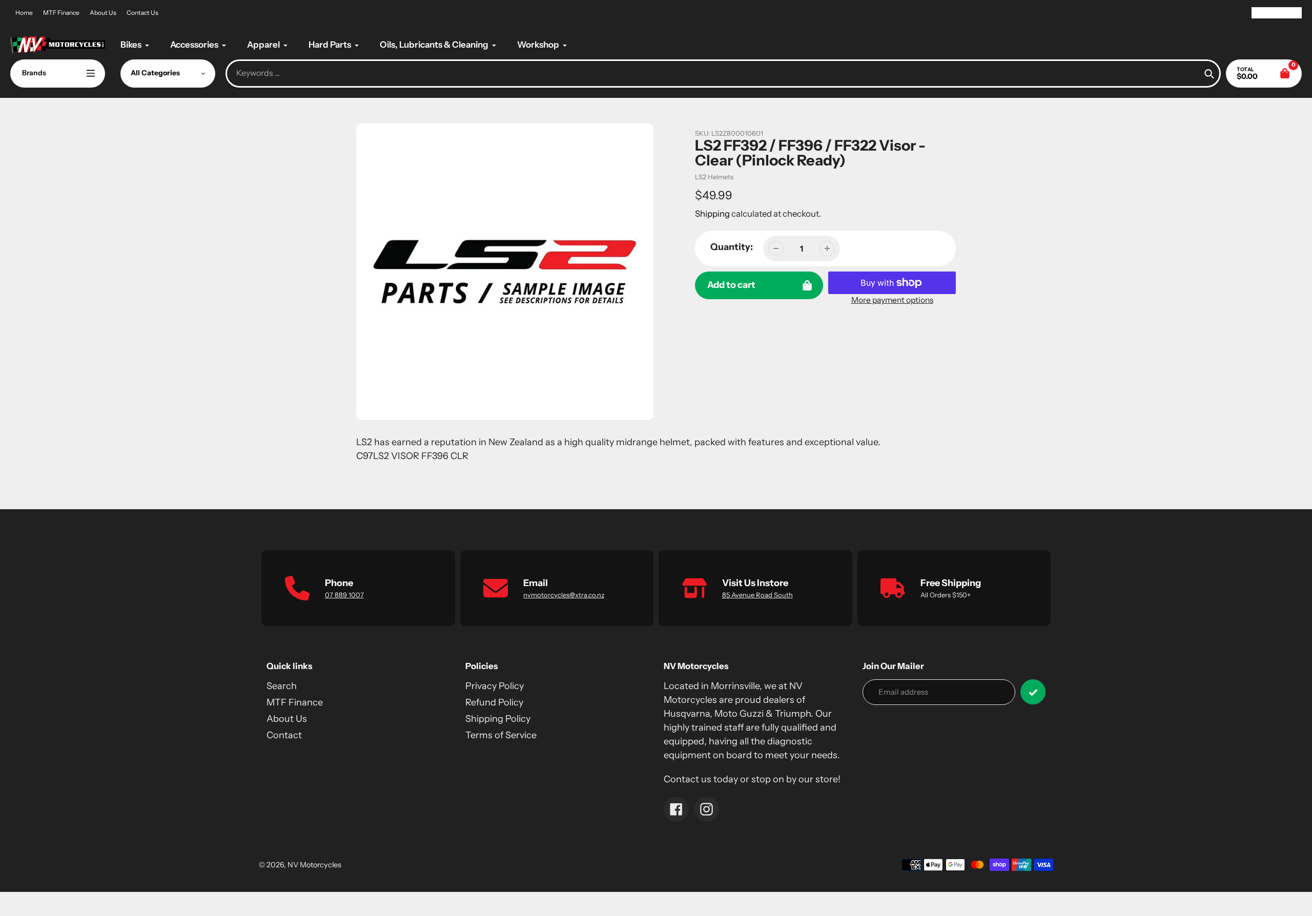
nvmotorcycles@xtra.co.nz (563, 595)
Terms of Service (501, 735)
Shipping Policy (497, 718)
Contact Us (142, 12)
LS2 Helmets (714, 177)
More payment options (892, 300)
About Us (103, 12)
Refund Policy (494, 702)
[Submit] (1033, 691)
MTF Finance (61, 12)
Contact (284, 735)
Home (24, 12)
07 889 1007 (344, 595)
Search (281, 686)
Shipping (712, 214)
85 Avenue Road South (757, 595)
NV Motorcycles (314, 864)
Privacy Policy (494, 686)
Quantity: (731, 247)
